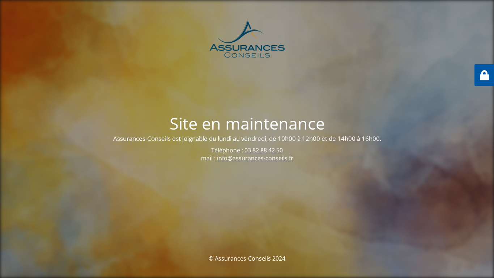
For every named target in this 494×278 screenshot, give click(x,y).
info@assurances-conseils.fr (255, 158)
